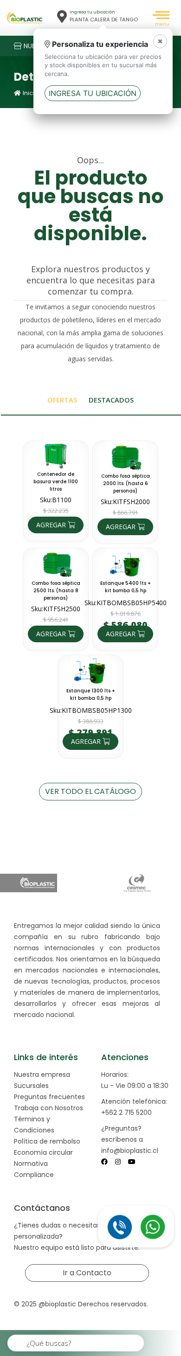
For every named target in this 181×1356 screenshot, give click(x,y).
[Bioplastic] (24, 18)
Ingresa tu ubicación (92, 93)
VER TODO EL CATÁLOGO (90, 791)
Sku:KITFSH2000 (125, 501)
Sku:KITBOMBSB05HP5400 (125, 602)
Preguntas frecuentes (49, 1096)
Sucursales (31, 1085)
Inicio (31, 93)
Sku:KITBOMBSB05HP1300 (91, 710)
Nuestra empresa (42, 1074)
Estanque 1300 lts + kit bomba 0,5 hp (90, 694)
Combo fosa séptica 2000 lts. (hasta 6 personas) (125, 483)
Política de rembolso (47, 1141)
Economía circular (43, 1152)
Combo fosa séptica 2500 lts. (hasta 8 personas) (56, 590)
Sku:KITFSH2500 (55, 608)
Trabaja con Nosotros (48, 1108)
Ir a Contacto (87, 1272)
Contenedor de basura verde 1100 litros (55, 482)
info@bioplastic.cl (129, 1150)
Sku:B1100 (55, 499)
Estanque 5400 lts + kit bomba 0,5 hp (125, 587)
